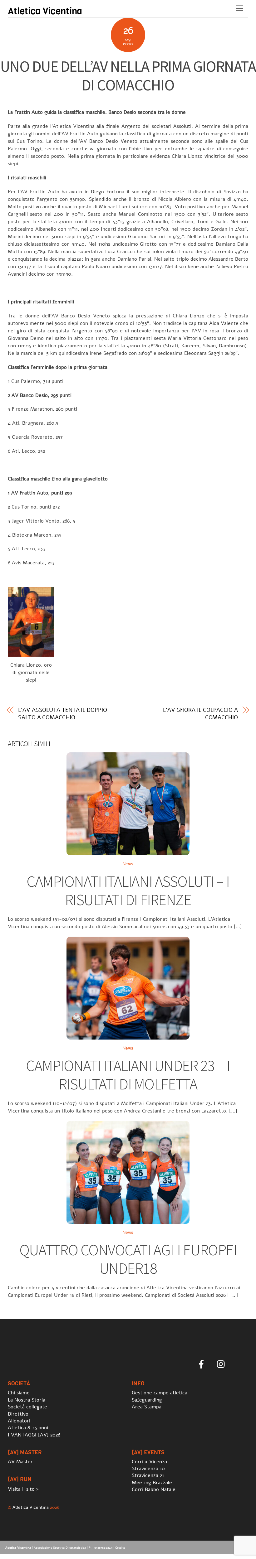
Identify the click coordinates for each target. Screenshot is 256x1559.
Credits (120, 1548)
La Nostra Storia (26, 1400)
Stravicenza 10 (148, 1468)
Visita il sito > (23, 1489)
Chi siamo (19, 1392)
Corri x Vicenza (149, 1461)
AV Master (20, 1461)
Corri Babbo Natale (153, 1489)
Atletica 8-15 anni (28, 1427)
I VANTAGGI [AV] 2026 (34, 1434)
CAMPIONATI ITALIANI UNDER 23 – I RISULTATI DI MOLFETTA (128, 1075)
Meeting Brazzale (152, 1482)
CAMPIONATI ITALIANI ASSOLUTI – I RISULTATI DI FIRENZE (128, 890)
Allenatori (19, 1420)
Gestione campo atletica (159, 1392)
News (127, 864)
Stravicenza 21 (148, 1475)
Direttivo (18, 1414)
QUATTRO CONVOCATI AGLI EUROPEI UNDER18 (128, 1259)
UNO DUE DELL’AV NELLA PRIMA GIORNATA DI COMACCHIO (128, 75)
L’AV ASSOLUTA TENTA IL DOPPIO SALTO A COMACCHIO (62, 713)
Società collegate (27, 1406)
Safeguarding (147, 1400)
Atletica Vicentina (30, 1507)
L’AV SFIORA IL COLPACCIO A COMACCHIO (200, 713)
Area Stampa (146, 1406)
